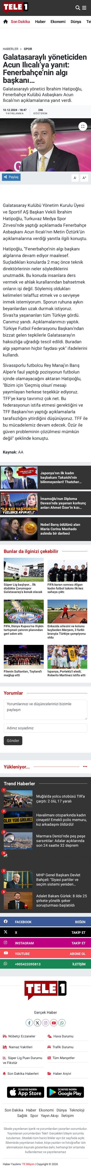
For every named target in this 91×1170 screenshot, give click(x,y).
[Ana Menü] (84, 8)
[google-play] (65, 1093)
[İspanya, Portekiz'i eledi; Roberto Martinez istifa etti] (67, 656)
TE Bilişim (28, 1164)
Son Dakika (20, 21)
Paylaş (14, 177)
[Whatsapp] (62, 1022)
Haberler (10, 49)
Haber (40, 21)
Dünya (76, 21)
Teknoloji (76, 1110)
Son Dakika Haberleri (23, 1074)
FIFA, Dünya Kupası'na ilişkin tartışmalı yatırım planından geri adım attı (24, 629)
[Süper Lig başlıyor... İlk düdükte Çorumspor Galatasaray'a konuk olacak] (24, 569)
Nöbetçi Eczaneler (21, 1036)
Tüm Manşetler (64, 1058)
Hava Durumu (63, 1036)
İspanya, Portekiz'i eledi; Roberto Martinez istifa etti (66, 673)
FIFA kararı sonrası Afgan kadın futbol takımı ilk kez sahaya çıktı (65, 588)
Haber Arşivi (62, 1074)
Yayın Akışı (50, 1115)
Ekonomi (58, 21)
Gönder (13, 740)
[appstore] (25, 1093)
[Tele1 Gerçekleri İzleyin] (15, 8)
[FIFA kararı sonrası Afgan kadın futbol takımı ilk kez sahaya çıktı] (67, 569)
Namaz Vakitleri (20, 1047)
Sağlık (22, 1115)
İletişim (67, 1115)
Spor (28, 49)
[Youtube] (53, 1022)
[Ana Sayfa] (5, 21)
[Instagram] (45, 1022)
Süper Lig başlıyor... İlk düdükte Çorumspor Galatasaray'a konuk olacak (23, 588)
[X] (37, 1022)
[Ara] (78, 8)
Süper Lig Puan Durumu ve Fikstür (22, 1060)
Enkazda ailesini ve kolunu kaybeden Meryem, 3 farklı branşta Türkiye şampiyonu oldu (66, 631)
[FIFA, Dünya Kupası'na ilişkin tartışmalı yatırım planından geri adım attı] (24, 611)
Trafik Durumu (63, 1047)
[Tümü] (85, 766)
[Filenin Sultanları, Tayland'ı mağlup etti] (24, 656)
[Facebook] (29, 1022)
